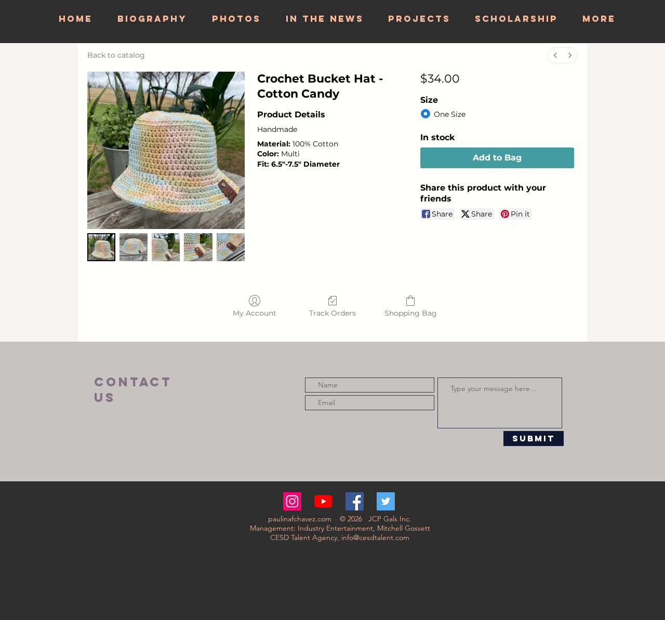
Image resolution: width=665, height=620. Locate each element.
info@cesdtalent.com (375, 537)
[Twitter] (386, 501)
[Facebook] (354, 501)
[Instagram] (292, 501)
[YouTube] (323, 501)
